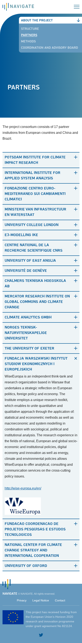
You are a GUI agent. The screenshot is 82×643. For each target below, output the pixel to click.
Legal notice (40, 600)
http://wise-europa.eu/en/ (23, 488)
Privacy (21, 600)
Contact (60, 600)
